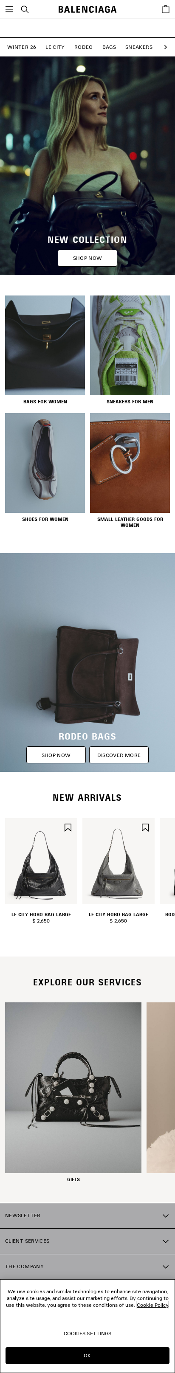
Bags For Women (45, 402)
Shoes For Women (45, 519)
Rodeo (83, 47)
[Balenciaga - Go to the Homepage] (88, 9)
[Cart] (166, 9)
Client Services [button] (27, 1241)
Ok (87, 1355)
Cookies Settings (88, 1333)
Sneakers (138, 47)
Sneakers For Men (130, 402)
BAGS (109, 47)
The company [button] (24, 1266)
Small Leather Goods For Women (130, 522)
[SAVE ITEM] (68, 826)
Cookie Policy (152, 1305)
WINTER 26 (21, 47)
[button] (163, 47)
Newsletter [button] (23, 1215)
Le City (55, 47)
